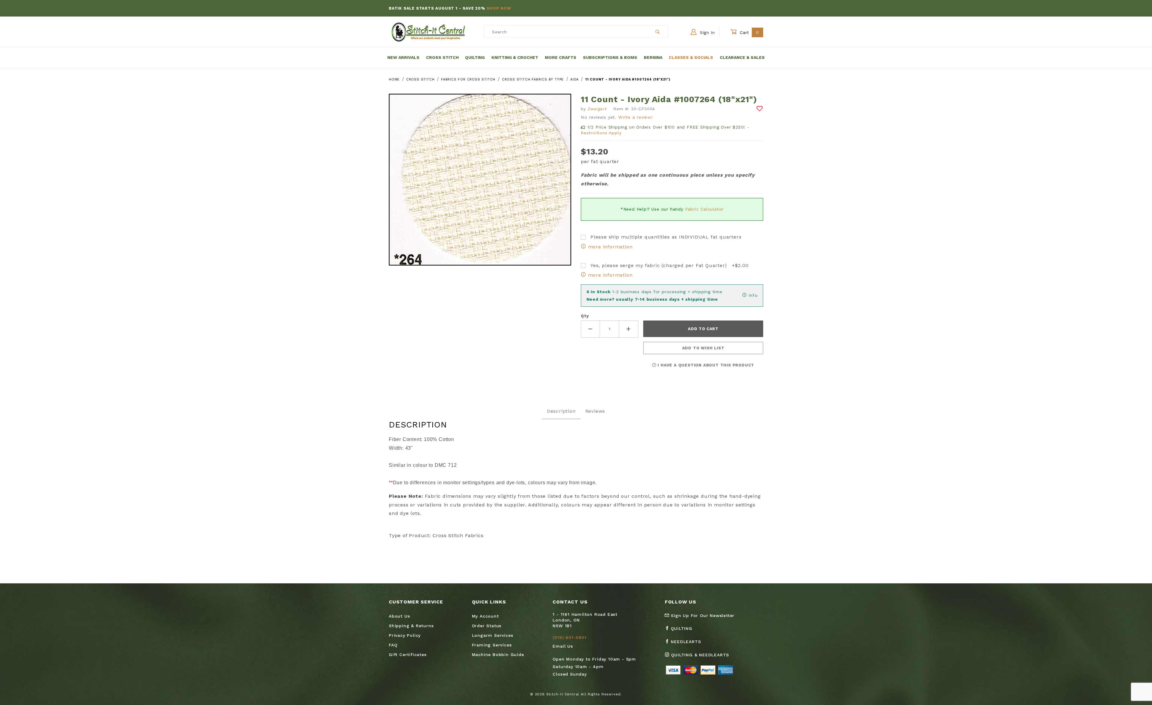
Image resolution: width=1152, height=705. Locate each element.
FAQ (393, 645)
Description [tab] (561, 411)
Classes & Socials (691, 57)
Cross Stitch (442, 57)
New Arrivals (403, 57)
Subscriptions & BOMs (610, 57)
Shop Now (499, 8)
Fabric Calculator (704, 209)
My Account (485, 616)
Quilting (475, 57)
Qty (585, 316)
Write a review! (635, 117)
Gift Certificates (408, 654)
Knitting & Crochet (514, 57)
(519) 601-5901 (569, 637)
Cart (748, 32)
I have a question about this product (705, 365)
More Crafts (560, 57)
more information (609, 247)
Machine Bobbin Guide (498, 654)
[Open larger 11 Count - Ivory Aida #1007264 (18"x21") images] (480, 184)
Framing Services (492, 645)
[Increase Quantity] (628, 329)
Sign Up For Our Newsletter (702, 615)
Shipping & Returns (411, 625)
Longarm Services (492, 635)
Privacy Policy (405, 635)
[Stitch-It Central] (428, 31)
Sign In (706, 32)
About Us (399, 616)
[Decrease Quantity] (590, 329)
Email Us (563, 646)
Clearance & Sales (742, 57)
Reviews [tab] (595, 411)
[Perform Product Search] (657, 32)
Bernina (653, 57)
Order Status (487, 625)
